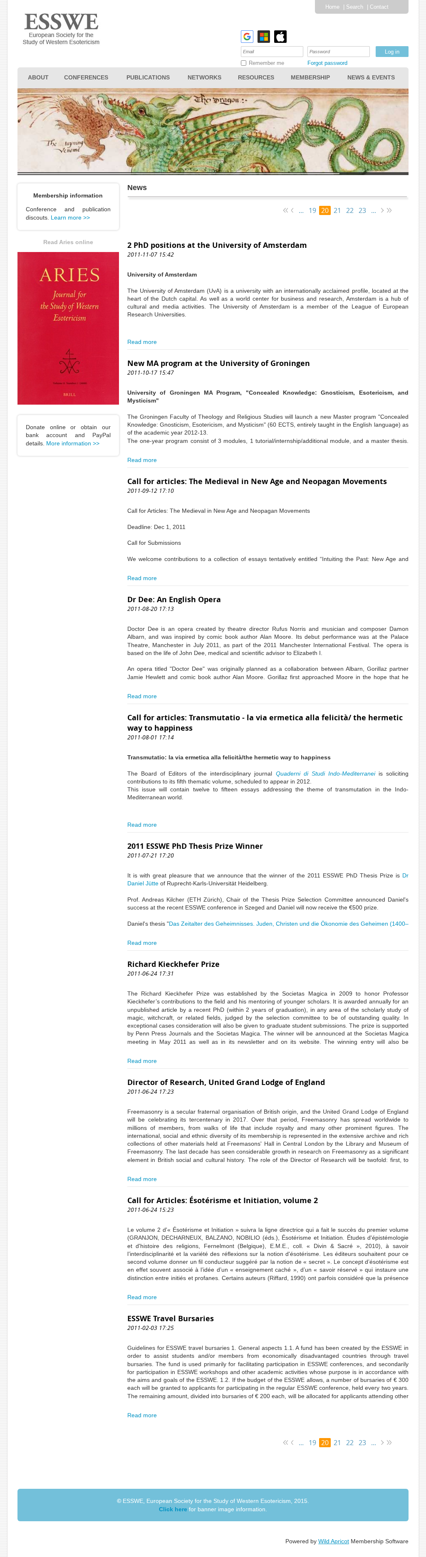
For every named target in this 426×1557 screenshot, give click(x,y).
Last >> (389, 210)
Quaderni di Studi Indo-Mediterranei (325, 773)
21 (337, 210)
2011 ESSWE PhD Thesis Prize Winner (195, 846)
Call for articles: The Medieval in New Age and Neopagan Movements (257, 481)
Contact (379, 7)
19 (312, 210)
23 (362, 210)
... (301, 210)
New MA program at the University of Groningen (218, 363)
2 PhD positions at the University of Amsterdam (217, 245)
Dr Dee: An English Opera (174, 599)
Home (332, 7)
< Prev (293, 210)
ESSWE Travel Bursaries (170, 1318)
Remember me (266, 63)
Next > (382, 210)
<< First (285, 210)
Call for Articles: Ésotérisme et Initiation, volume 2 (222, 1200)
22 (350, 210)
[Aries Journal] (68, 402)
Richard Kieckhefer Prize (173, 964)
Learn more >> (70, 217)
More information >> (72, 443)
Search (354, 7)
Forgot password (327, 63)
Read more (142, 342)
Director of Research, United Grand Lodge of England (226, 1082)
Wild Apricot (333, 1541)
